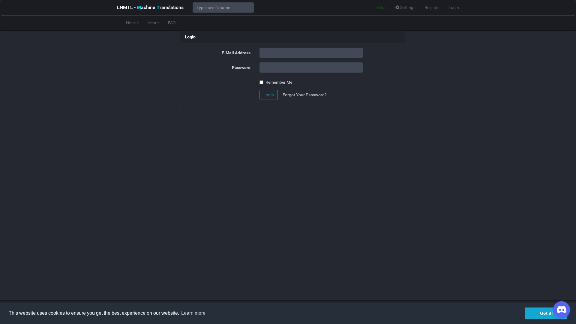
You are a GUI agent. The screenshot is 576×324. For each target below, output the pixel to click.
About (153, 22)
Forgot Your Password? (305, 94)
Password (241, 67)
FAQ (172, 22)
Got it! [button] (546, 313)
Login (454, 7)
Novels (132, 22)
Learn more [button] (193, 313)
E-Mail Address (236, 52)
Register (432, 7)
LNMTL (150, 7)
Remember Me (279, 82)
